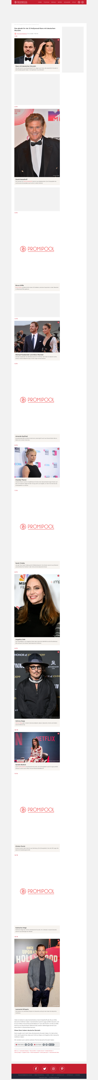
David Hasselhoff (28, 181)
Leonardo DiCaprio (24, 1050)
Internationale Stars (54, 1052)
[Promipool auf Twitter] (44, 1069)
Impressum (70, 1075)
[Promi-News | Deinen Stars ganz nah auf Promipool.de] (25, 2)
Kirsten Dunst (40, 1050)
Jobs (47, 1075)
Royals (53, 2)
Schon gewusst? (44, 1052)
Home (15, 24)
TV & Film (46, 2)
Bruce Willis (18, 287)
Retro (60, 2)
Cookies (77, 1075)
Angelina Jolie (25, 1052)
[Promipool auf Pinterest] (62, 1069)
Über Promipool (39, 1075)
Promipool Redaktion (22, 33)
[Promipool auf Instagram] (53, 1069)
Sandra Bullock (22, 766)
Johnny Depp (18, 723)
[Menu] (82, 2)
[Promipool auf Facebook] (36, 1069)
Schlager (67, 2)
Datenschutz (60, 1075)
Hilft (52, 1075)
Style (74, 2)
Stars (40, 2)
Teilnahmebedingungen (25, 1075)
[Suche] (79, 2)
